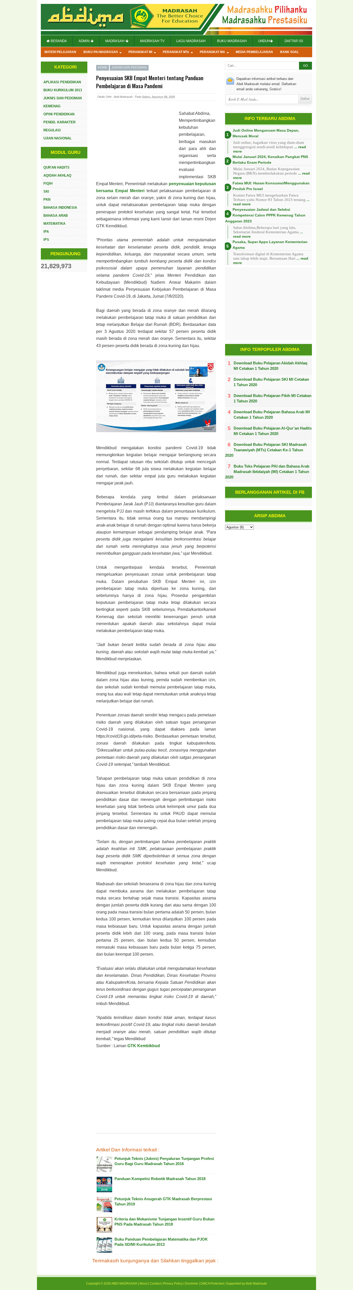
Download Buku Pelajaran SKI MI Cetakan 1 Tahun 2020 (271, 382)
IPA (46, 232)
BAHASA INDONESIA (60, 207)
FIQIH (47, 183)
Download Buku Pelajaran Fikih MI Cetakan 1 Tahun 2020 (272, 398)
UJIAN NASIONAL (57, 138)
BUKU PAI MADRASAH (100, 52)
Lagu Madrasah (190, 41)
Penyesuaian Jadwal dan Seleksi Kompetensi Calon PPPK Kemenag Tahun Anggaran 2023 (265, 215)
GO (305, 66)
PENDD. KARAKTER (59, 122)
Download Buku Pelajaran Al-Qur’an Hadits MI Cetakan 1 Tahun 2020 (273, 431)
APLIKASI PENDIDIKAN (62, 82)
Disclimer (191, 1283)
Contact (155, 1283)
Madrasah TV (152, 41)
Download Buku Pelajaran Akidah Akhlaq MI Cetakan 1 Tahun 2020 (270, 366)
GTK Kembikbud (143, 1046)
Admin (84, 41)
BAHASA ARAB (55, 216)
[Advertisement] (137, 143)
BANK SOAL (289, 52)
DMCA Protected (212, 1283)
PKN (46, 199)
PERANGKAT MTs (176, 52)
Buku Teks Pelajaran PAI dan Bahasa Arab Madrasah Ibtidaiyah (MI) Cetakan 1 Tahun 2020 (267, 471)
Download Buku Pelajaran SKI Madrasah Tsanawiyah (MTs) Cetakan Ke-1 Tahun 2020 (266, 450)
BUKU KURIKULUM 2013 (62, 90)
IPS (46, 240)
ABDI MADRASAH (124, 1283)
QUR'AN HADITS (56, 167)
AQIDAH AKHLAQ (57, 175)
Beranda (58, 41)
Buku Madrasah (232, 41)
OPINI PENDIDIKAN (58, 114)
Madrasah (115, 41)
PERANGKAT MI (140, 52)
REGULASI (52, 130)
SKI (46, 191)
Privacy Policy (173, 1283)
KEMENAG (51, 106)
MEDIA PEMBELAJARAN (254, 52)
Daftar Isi (294, 41)
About (143, 1283)
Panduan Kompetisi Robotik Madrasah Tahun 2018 (159, 1178)
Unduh (264, 41)
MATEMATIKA (54, 224)
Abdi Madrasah (256, 1283)
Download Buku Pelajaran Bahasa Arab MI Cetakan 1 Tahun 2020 (272, 414)
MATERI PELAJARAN (60, 52)
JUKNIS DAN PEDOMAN (62, 98)
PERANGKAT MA (212, 52)
